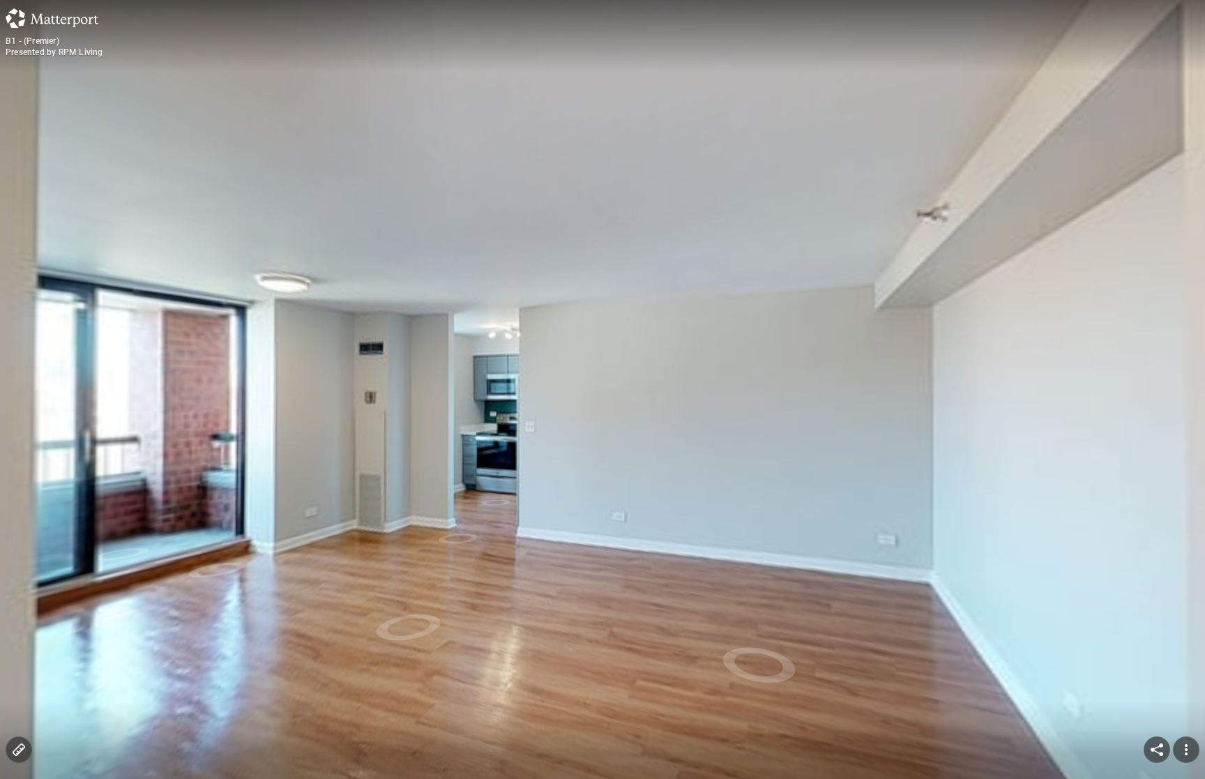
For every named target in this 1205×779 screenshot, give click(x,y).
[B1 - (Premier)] (602, 389)
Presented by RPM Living (54, 52)
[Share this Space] (1157, 749)
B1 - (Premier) (32, 41)
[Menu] (1186, 749)
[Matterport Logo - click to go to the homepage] (52, 18)
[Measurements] (19, 749)
